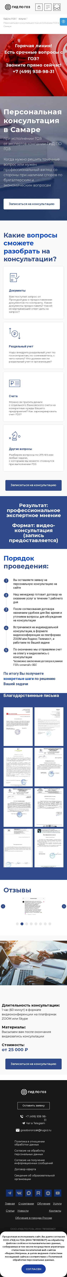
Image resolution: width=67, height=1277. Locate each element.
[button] (32, 557)
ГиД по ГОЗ (10, 18)
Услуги (22, 18)
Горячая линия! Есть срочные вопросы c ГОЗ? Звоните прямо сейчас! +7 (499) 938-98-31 (33, 58)
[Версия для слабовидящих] (63, 22)
